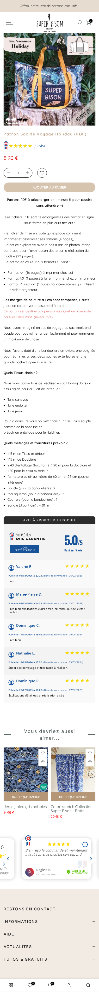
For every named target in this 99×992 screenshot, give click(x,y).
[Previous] (9, 79)
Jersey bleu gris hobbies (25, 806)
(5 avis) (39, 145)
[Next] (89, 79)
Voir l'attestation (24, 549)
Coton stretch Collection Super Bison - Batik (72, 808)
